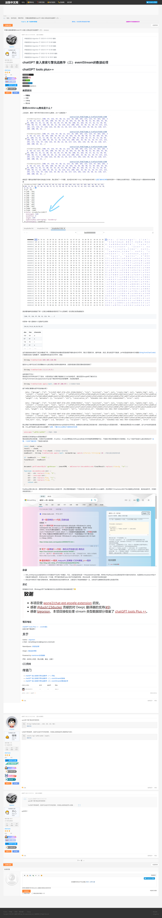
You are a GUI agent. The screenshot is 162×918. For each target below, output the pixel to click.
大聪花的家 (35, 646)
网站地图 (21, 913)
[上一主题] (4, 16)
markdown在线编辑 (38, 655)
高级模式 (153, 875)
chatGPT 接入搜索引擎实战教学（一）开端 (40, 676)
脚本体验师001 (29, 689)
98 (11, 65)
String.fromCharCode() (147, 352)
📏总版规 (61, 2)
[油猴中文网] (11, 2)
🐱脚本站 (30, 2)
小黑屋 (15, 913)
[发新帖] (8, 25)
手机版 (10, 913)
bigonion (11, 46)
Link (33, 875)
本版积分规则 (153, 892)
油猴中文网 (4, 18)
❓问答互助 (41, 2)
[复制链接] (46, 30)
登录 (87, 882)
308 (16, 65)
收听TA (8, 92)
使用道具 (150, 700)
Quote (36, 875)
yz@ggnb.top (156, 915)
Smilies (41, 875)
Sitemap (29, 913)
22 (7, 65)
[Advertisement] (59, 10)
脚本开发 (21, 18)
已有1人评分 (25, 685)
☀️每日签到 (51, 2)
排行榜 (69, 2)
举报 (155, 700)
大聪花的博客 (32, 651)
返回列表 (155, 25)
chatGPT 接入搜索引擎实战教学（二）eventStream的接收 (45, 678)
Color (27, 875)
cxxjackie (11, 729)
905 (12, 748)
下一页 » (81, 860)
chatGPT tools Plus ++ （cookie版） (35, 627)
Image (30, 875)
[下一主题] (6, 16)
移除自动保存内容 (46, 889)
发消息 (15, 92)
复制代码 (29, 726)
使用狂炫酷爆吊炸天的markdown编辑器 (32, 889)
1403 (16, 748)
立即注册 (92, 882)
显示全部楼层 (40, 34)
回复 (25, 700)
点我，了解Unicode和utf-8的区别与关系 (63, 427)
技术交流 (13, 18)
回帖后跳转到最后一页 (39, 895)
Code (39, 875)
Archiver (5, 913)
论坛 (23, 2)
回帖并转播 (27, 895)
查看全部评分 (153, 693)
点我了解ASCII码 (101, 179)
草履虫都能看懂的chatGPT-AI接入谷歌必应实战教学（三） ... (43, 18)
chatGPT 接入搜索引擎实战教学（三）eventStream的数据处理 (47, 681)
